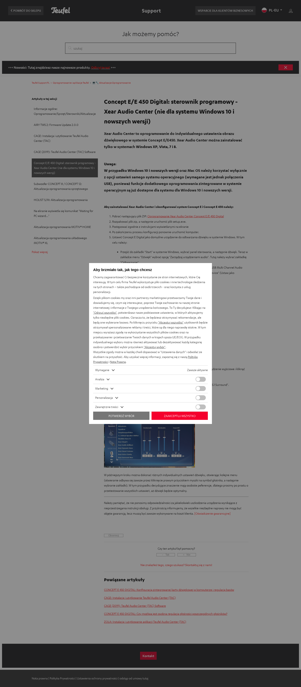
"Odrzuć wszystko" (105, 312)
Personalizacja (104, 397)
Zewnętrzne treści (106, 407)
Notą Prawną (118, 361)
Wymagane (102, 370)
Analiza (99, 379)
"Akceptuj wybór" (154, 347)
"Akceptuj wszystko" (170, 322)
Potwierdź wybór (121, 416)
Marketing (101, 388)
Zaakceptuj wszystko (180, 416)
